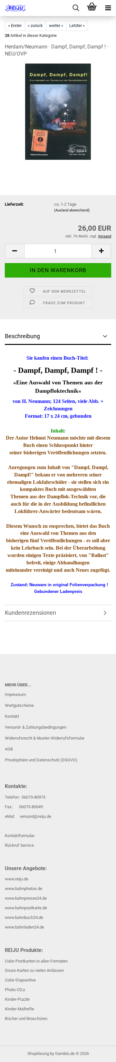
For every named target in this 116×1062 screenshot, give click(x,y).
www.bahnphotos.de (23, 888)
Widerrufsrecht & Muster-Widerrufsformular (44, 738)
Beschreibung (22, 336)
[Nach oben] (98, 1052)
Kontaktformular (19, 835)
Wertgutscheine (19, 705)
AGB (9, 749)
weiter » (56, 25)
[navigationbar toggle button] (108, 8)
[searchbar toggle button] (76, 8)
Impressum (15, 694)
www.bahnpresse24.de (26, 898)
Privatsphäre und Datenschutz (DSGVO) (41, 760)
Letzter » (77, 25)
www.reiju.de (16, 879)
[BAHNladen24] (13, 8)
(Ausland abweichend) (72, 210)
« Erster (15, 25)
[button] (14, 251)
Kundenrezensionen (30, 612)
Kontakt (12, 716)
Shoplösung (38, 1053)
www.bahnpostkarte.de (26, 907)
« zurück (35, 25)
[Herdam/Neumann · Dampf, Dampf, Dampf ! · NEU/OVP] (58, 111)
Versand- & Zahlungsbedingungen (35, 727)
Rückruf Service (19, 845)
